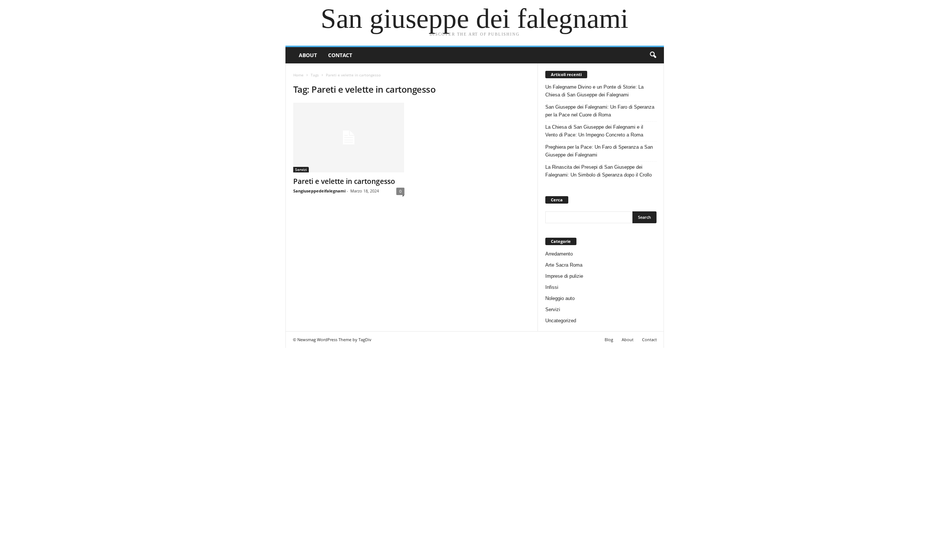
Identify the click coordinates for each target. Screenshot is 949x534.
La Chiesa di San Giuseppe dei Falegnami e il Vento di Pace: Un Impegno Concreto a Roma (594, 131)
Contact (340, 55)
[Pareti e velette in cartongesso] (348, 137)
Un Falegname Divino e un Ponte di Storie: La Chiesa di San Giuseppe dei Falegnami (594, 91)
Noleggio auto (560, 298)
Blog (609, 339)
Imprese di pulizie (564, 276)
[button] (653, 55)
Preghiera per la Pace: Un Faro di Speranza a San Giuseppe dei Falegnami (599, 151)
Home (298, 75)
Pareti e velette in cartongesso (344, 181)
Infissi (551, 287)
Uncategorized (560, 320)
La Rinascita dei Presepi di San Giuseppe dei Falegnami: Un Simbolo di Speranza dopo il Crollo (598, 171)
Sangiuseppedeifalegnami (319, 191)
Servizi (301, 169)
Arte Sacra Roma (563, 265)
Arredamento (559, 254)
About (308, 55)
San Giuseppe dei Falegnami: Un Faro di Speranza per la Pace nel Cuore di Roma (599, 111)
